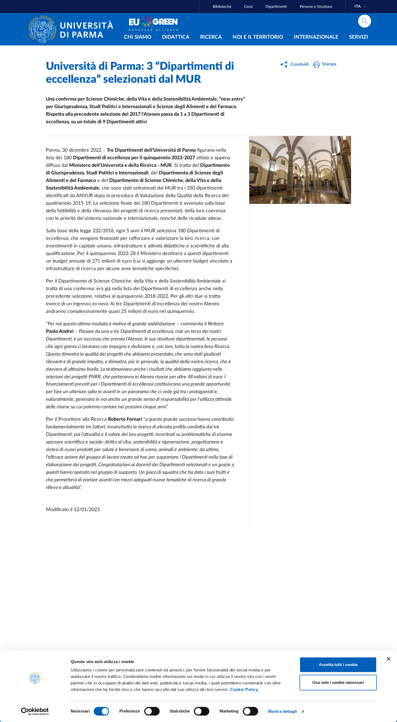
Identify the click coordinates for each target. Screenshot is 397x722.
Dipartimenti (276, 7)
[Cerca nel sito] (364, 21)
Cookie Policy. (244, 689)
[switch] (152, 711)
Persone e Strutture (316, 7)
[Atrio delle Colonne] (300, 170)
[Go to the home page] (72, 29)
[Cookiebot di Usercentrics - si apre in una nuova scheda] (35, 711)
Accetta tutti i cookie (338, 664)
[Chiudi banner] (389, 659)
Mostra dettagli (282, 711)
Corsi (248, 7)
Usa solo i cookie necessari (338, 682)
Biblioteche (222, 7)
